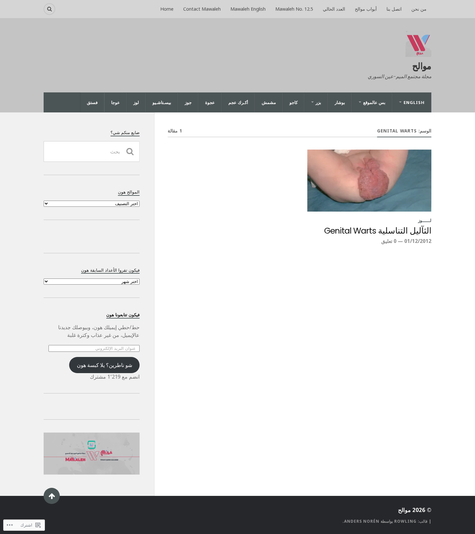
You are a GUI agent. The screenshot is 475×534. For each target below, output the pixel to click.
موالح (421, 65)
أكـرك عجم (238, 102)
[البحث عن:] (92, 151)
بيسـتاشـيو (162, 102)
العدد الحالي (334, 9)
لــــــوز (424, 220)
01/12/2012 (417, 241)
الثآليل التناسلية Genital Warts (377, 231)
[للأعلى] (52, 496)
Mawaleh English (248, 9)
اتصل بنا (394, 9)
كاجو (294, 102)
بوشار (340, 102)
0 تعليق (388, 241)
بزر (318, 102)
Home (167, 9)
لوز (136, 102)
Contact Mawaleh (202, 9)
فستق (92, 102)
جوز (188, 102)
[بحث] (130, 151)
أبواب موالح (366, 9)
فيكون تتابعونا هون (123, 315)
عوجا (115, 102)
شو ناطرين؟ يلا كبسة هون (104, 365)
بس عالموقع (374, 102)
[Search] (49, 9)
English (414, 102)
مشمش (269, 102)
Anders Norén (361, 521)
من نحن (419, 9)
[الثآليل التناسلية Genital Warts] (369, 181)
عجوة (210, 102)
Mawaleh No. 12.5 (294, 9)
